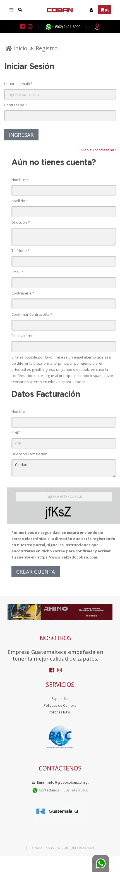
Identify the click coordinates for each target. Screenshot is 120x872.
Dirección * (20, 222)
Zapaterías (60, 698)
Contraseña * (15, 104)
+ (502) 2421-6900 (66, 26)
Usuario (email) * (18, 83)
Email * (17, 271)
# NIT (15, 432)
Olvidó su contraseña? (97, 149)
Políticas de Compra (60, 705)
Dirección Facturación (29, 453)
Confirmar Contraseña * (31, 314)
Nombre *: (20, 179)
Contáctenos (60, 768)
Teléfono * (20, 250)
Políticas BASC (60, 712)
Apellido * (19, 200)
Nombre (18, 411)
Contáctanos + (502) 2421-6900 (63, 790)
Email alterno (22, 335)
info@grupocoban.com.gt (68, 782)
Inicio (19, 48)
